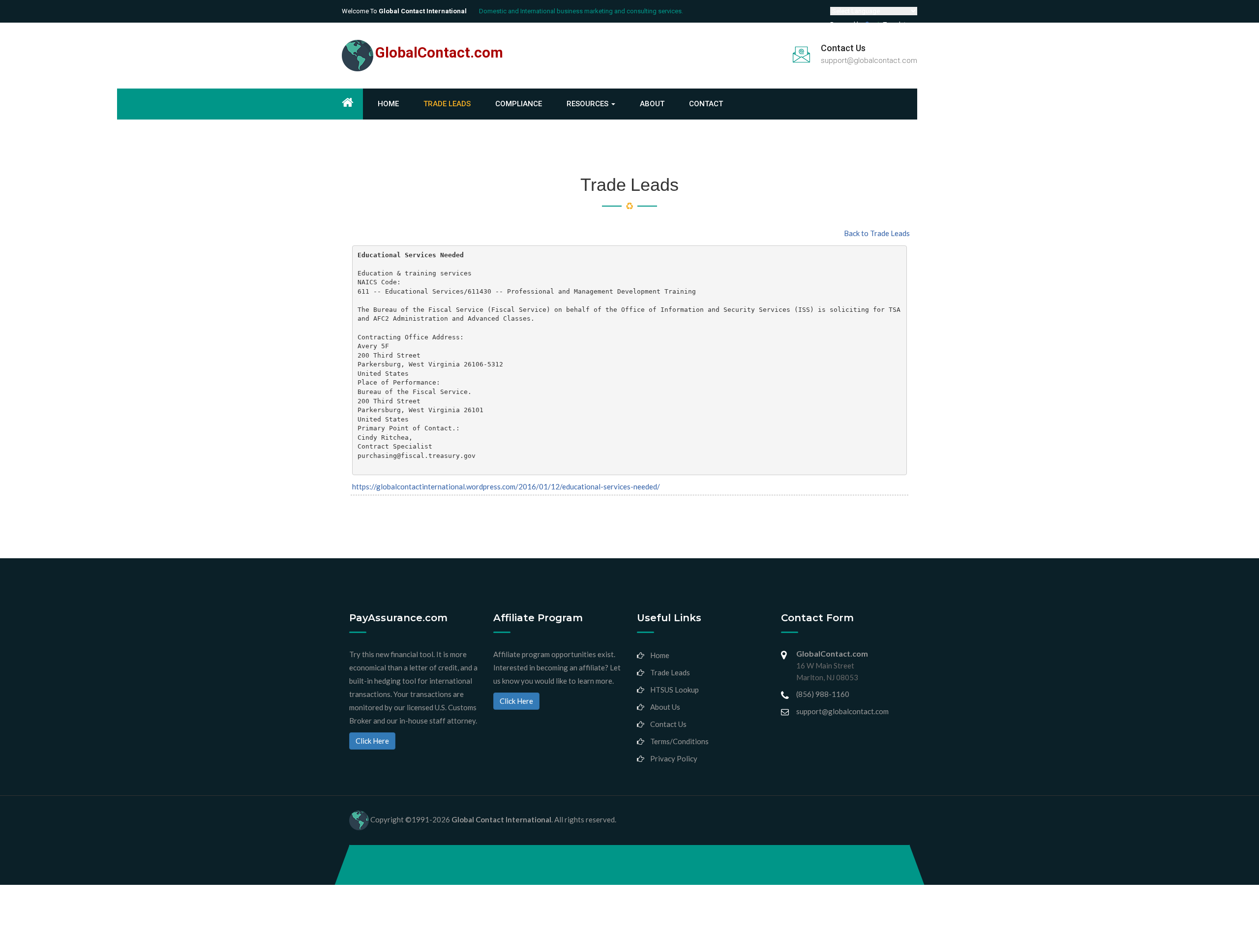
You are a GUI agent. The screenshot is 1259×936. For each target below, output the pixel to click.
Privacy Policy (673, 758)
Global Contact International (501, 819)
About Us (665, 706)
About (652, 103)
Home (388, 103)
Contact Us (668, 724)
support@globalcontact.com (869, 60)
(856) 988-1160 (822, 694)
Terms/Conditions (679, 741)
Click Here (372, 740)
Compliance (518, 103)
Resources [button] (588, 103)
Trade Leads (447, 103)
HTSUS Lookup (674, 689)
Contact (706, 103)
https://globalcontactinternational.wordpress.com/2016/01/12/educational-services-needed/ (506, 486)
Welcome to (404, 11)
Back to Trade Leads (877, 233)
